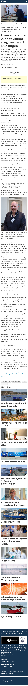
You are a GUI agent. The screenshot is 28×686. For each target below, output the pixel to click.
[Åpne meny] (26, 1)
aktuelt (4, 383)
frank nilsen (16, 381)
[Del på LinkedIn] (15, 73)
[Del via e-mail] (17, 73)
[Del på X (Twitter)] (13, 73)
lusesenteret (6, 381)
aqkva (24, 381)
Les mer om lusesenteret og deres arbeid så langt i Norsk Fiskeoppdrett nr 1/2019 (14, 374)
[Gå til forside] (12, 2)
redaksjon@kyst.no (16, 633)
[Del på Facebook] (10, 73)
